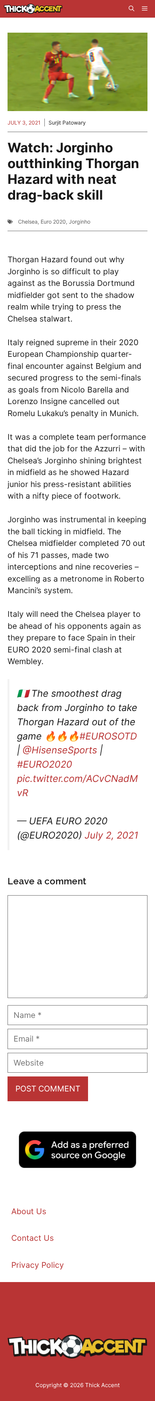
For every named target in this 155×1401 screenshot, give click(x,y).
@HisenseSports (60, 750)
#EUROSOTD (108, 736)
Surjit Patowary (67, 122)
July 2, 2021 (111, 835)
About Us (28, 1211)
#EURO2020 (44, 764)
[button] (131, 9)
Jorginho (79, 221)
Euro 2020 (53, 221)
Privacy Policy (37, 1265)
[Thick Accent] (33, 9)
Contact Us (32, 1238)
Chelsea (28, 221)
